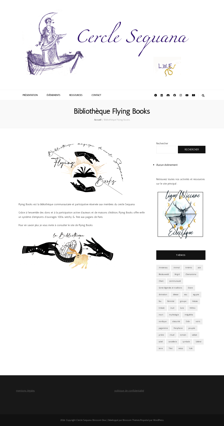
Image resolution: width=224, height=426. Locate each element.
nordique (162, 321)
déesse (175, 294)
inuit (172, 308)
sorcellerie (173, 341)
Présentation (30, 95)
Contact (96, 95)
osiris (198, 321)
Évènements (53, 95)
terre (161, 348)
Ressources (75, 95)
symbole (186, 341)
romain (183, 335)
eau (185, 294)
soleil (161, 341)
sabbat (194, 335)
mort (161, 315)
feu (160, 301)
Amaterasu (163, 267)
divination (163, 294)
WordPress (158, 420)
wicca (180, 348)
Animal (176, 267)
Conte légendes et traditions (170, 288)
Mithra (192, 308)
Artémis (188, 267)
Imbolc (161, 308)
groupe (183, 301)
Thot (171, 348)
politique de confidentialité (129, 390)
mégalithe (189, 315)
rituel (172, 335)
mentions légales (25, 390)
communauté (175, 281)
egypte (196, 294)
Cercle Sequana (84, 420)
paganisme (163, 328)
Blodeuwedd (164, 274)
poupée (191, 328)
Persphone (178, 328)
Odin (188, 321)
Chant (161, 281)
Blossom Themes (131, 420)
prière (161, 335)
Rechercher (162, 143)
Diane (190, 288)
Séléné (198, 341)
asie (199, 267)
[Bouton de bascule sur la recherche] (203, 96)
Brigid (177, 274)
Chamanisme (190, 274)
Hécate (195, 301)
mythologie (174, 315)
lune (182, 308)
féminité (170, 301)
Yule (190, 348)
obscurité (176, 321)
